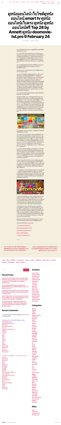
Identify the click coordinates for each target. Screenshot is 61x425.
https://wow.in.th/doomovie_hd (24, 230)
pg (32, 343)
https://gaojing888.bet (7, 382)
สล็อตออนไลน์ (35, 390)
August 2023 (35, 301)
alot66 (33, 320)
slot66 (3, 363)
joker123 (34, 338)
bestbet (34, 323)
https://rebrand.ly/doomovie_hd (24, 228)
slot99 (3, 361)
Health (32, 1)
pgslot (3, 335)
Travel (49, 3)
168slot (34, 308)
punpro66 (34, 351)
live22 (3, 341)
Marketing (36, 1)
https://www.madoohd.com (8, 323)
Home (11, 1)
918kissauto (35, 316)
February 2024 (35, 291)
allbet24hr (34, 318)
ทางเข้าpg (34, 369)
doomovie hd (5, 388)
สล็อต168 (34, 384)
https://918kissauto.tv (7, 321)
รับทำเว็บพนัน (35, 379)
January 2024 (35, 292)
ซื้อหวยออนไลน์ (5, 351)
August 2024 (35, 281)
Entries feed (35, 411)
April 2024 (34, 287)
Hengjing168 (5, 358)
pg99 (3, 338)
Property (52, 1)
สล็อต (33, 382)
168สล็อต (34, 310)
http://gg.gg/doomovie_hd (24, 235)
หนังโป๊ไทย (4, 378)
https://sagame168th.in (7, 326)
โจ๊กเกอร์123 (34, 402)
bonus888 (4, 367)
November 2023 (36, 296)
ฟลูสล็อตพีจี (34, 377)
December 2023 (36, 294)
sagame (34, 354)
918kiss (34, 313)
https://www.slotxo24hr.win (8, 375)
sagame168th (35, 356)
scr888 (33, 359)
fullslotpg (4, 339)
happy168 (34, 335)
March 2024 (35, 289)
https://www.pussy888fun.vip (8, 372)
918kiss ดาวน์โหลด (36, 315)
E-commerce (23, 1)
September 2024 (36, 279)
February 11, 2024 (35, 40)
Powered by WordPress (11, 422)
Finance (28, 1)
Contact (52, 3)
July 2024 (34, 283)
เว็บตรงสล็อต (35, 395)
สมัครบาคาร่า (35, 381)
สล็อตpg (34, 387)
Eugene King (27, 40)
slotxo (33, 361)
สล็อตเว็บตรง (4, 324)
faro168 (34, 330)
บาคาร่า (3, 333)
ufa (32, 366)
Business (17, 1)
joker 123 (4, 327)
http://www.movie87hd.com (8, 329)
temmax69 (34, 364)
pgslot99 (4, 370)
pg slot (33, 344)
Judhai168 (34, 341)
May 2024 (34, 286)
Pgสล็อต (34, 349)
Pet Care (48, 1)
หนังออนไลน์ (30, 9)
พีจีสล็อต (34, 374)
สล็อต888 (4, 369)
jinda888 (34, 336)
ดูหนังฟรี (4, 344)
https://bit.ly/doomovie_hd (24, 225)
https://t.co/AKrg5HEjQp (22, 233)
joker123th (34, 339)
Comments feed (36, 413)
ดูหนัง (22, 212)
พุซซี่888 (4, 330)
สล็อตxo (34, 389)
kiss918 (3, 384)
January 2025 (35, 273)
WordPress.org (35, 414)
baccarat (34, 321)
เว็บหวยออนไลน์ (35, 399)
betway (33, 325)
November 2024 (36, 276)
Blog (14, 1)
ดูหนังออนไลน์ (39, 78)
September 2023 (36, 299)
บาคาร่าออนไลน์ (5, 373)
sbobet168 (34, 358)
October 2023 (35, 297)
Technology (44, 3)
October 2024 (35, 278)
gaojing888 (35, 333)
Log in (33, 410)
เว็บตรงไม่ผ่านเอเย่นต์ (36, 397)
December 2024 (36, 274)
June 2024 (34, 284)
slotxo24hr (34, 362)
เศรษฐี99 (34, 400)
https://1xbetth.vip (6, 379)
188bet (33, 312)
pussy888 (4, 332)
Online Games (42, 1)
